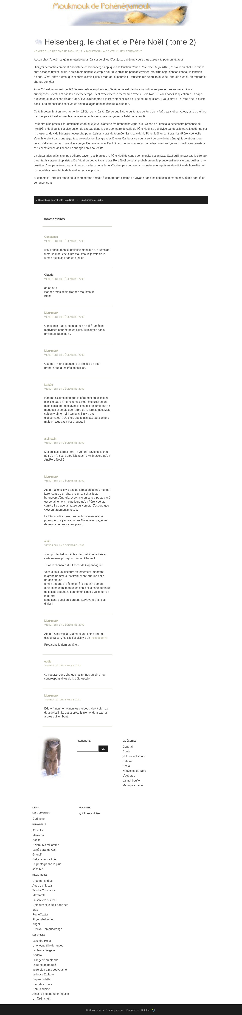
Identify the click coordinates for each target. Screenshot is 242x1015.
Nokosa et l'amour (134, 756)
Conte (110, 51)
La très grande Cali (44, 849)
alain (47, 541)
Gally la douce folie (44, 859)
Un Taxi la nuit (41, 998)
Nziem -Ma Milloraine (45, 844)
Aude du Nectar (42, 885)
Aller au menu (203, 2)
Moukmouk (94, 51)
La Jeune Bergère (43, 950)
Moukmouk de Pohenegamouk (121, 26)
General (128, 746)
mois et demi (99, 637)
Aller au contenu (181, 2)
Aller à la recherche (226, 2)
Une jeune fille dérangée (47, 945)
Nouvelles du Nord (134, 770)
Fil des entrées (91, 813)
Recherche (84, 741)
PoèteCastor (40, 914)
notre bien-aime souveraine (49, 969)
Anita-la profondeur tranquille (50, 993)
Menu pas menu (133, 785)
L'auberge (129, 775)
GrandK (37, 854)
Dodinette (38, 818)
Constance (51, 236)
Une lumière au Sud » (92, 200)
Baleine (127, 761)
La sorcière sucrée (44, 900)
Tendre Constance (43, 890)
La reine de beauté (44, 964)
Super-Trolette (41, 979)
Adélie (36, 839)
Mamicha (38, 835)
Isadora (37, 955)
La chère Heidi (41, 940)
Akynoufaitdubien (43, 919)
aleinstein (50, 438)
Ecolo (126, 766)
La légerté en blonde (45, 960)
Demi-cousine (41, 989)
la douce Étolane (43, 974)
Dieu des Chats (42, 984)
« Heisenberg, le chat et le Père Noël (55, 200)
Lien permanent (130, 51)
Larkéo (48, 384)
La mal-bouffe (131, 780)
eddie (47, 661)
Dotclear (145, 1010)
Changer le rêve (42, 880)
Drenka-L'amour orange (47, 929)
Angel (36, 924)
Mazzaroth (39, 895)
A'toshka (37, 830)
